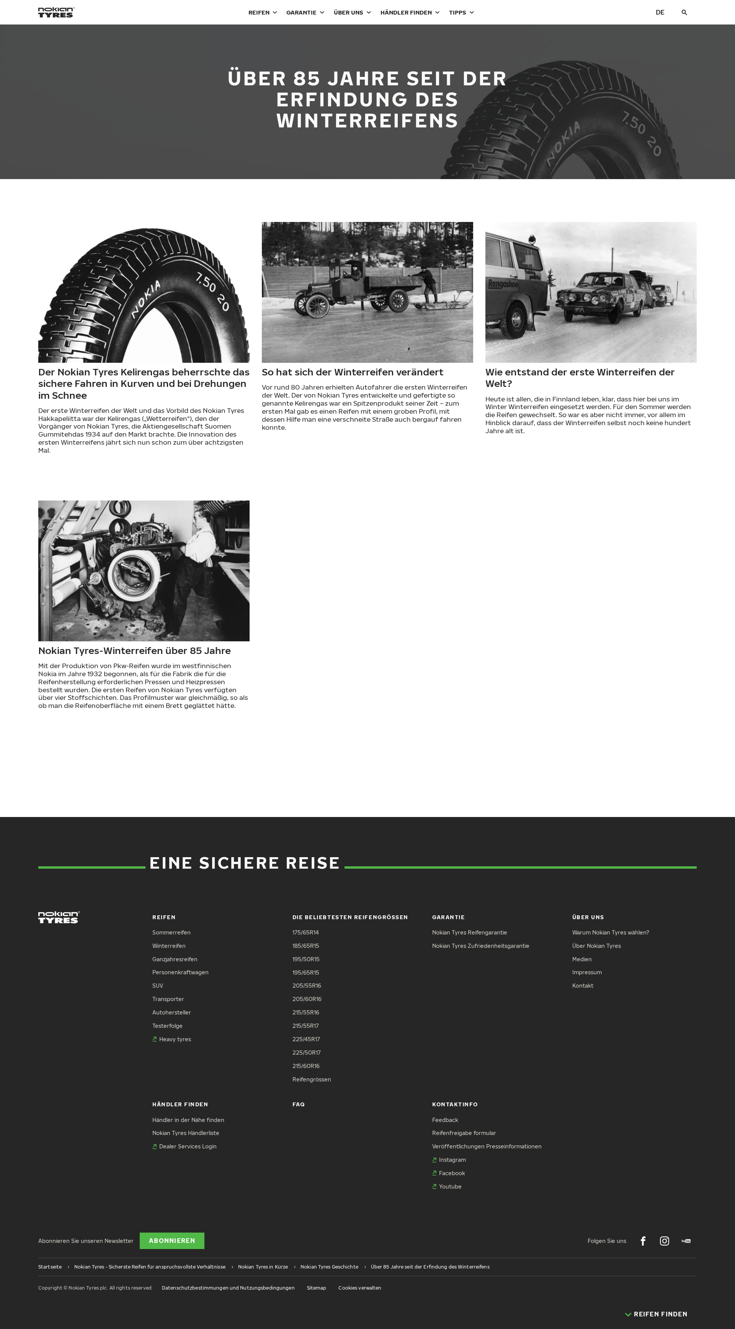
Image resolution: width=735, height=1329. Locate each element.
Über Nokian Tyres (596, 946)
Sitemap (317, 1288)
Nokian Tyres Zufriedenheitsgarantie (480, 946)
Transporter (168, 999)
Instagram (452, 1159)
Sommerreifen (171, 932)
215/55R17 (305, 1025)
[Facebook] (643, 1241)
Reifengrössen (311, 1079)
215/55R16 (305, 1012)
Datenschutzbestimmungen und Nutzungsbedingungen (228, 1288)
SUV (157, 985)
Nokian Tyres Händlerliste (185, 1133)
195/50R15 (306, 959)
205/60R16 (307, 999)
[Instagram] (664, 1241)
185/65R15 (305, 946)
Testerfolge (167, 1025)
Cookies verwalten (359, 1288)
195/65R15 (305, 972)
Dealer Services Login (188, 1146)
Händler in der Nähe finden (188, 1120)
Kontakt (582, 985)
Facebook (452, 1173)
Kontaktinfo (455, 1104)
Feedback (445, 1120)
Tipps (457, 12)
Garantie (301, 12)
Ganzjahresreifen (175, 959)
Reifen (259, 12)
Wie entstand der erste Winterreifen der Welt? (580, 377)
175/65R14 (305, 932)
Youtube (450, 1186)
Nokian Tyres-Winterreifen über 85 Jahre (134, 650)
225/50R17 (306, 1052)
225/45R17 (306, 1039)
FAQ (298, 1104)
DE (660, 12)
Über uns (348, 12)
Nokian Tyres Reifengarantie (469, 932)
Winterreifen (169, 946)
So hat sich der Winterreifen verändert (353, 371)
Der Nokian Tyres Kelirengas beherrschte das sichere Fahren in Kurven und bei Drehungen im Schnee (144, 383)
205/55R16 (306, 985)
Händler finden (406, 12)
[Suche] (684, 12)
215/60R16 (306, 1066)
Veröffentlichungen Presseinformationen (487, 1146)
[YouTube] (686, 1241)
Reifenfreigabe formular (464, 1133)
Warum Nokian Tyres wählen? (610, 932)
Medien (582, 959)
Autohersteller (171, 1012)
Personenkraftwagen (180, 972)
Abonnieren (172, 1240)
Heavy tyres (175, 1039)
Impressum (587, 972)
